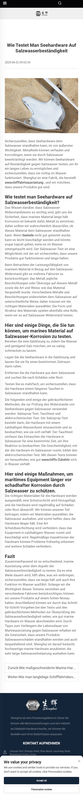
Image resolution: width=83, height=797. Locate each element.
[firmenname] (41, 13)
